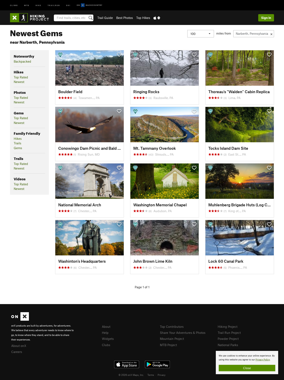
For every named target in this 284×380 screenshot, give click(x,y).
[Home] (31, 17)
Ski (68, 5)
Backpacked (22, 61)
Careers (16, 352)
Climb (14, 5)
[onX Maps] (20, 319)
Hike (38, 5)
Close (247, 368)
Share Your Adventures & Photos (182, 332)
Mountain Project (172, 338)
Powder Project (228, 338)
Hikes (18, 138)
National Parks (228, 345)
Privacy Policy (263, 359)
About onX (18, 346)
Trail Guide (105, 18)
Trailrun (54, 5)
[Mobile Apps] (156, 18)
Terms (150, 374)
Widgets (108, 338)
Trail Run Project (229, 332)
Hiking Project (227, 326)
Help (105, 332)
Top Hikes (143, 18)
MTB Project (168, 345)
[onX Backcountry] (89, 5)
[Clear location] (271, 33)
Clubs (106, 345)
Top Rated (21, 77)
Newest (19, 82)
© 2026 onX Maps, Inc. (131, 374)
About (106, 326)
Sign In (266, 18)
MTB (26, 5)
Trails (17, 143)
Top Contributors (172, 326)
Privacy (161, 374)
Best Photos (124, 18)
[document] (247, 362)
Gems (18, 148)
